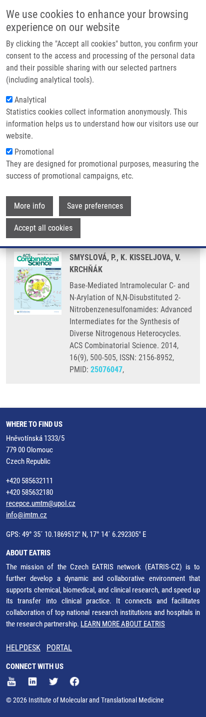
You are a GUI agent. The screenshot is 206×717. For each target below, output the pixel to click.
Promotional (34, 152)
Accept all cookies (43, 228)
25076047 (106, 369)
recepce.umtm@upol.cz (41, 503)
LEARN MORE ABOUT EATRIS (122, 623)
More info (29, 206)
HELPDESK (23, 647)
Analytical (30, 100)
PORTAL (59, 647)
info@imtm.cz (26, 514)
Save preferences (95, 206)
